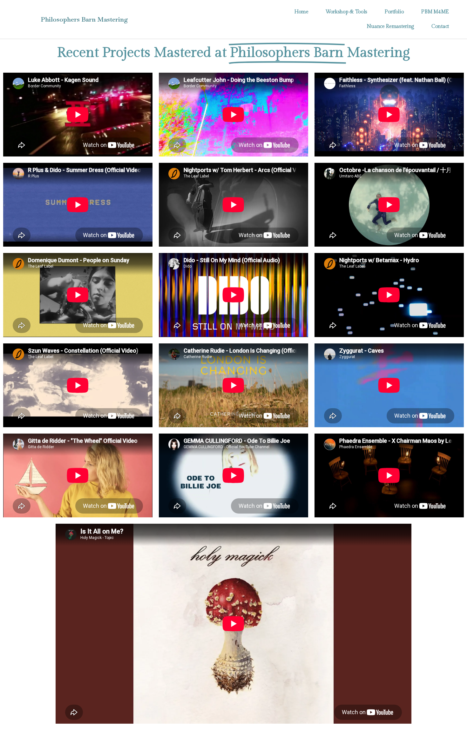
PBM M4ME (435, 12)
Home (301, 12)
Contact (440, 26)
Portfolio (394, 12)
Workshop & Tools (346, 12)
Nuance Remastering (390, 26)
